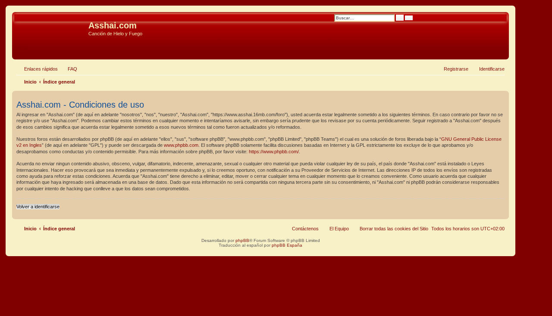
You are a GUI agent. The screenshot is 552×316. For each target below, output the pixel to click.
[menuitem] (68, 68)
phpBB (242, 240)
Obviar (21, 47)
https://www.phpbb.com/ (274, 151)
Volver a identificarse (38, 206)
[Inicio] (51, 28)
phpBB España (287, 245)
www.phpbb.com (181, 145)
